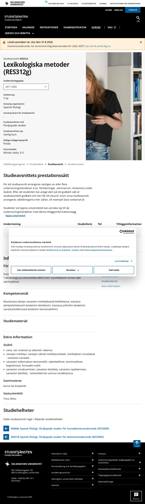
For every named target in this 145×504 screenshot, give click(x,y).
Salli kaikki (114, 270)
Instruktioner (49, 27)
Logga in (133, 10)
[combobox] (26, 87)
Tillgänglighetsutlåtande (109, 475)
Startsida (11, 27)
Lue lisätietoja (122, 261)
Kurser (96, 27)
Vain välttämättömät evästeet (31, 270)
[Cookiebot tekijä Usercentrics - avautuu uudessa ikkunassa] (121, 232)
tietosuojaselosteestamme (98, 250)
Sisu (112, 27)
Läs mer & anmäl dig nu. (98, 46)
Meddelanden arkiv (60, 460)
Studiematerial (109, 281)
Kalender (28, 27)
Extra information (111, 286)
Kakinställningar (106, 481)
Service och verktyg (17, 33)
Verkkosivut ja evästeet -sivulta (62, 250)
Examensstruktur (75, 27)
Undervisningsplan (13, 80)
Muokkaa (70, 270)
